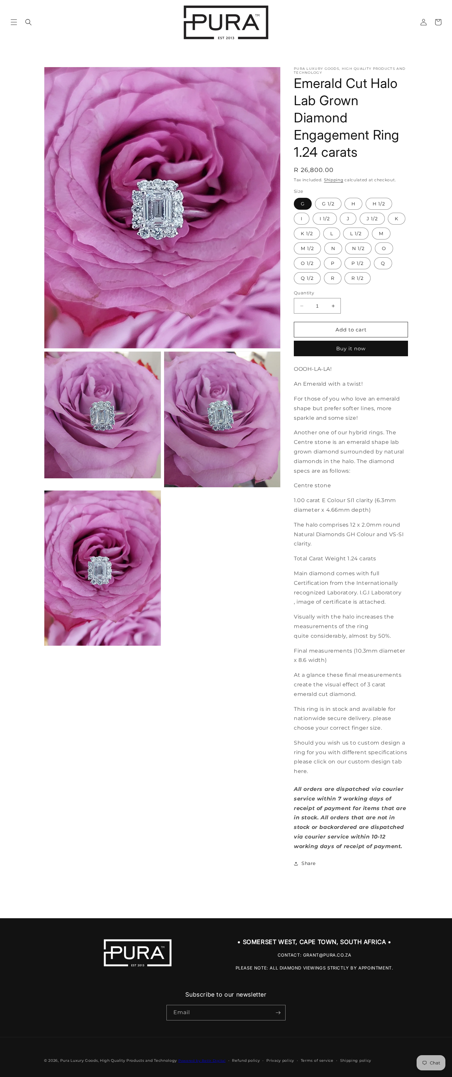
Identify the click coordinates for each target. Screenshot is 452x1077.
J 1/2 (372, 219)
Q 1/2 (307, 278)
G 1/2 (328, 204)
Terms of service (317, 1060)
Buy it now (351, 348)
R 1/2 (357, 278)
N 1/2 (358, 248)
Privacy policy (280, 1060)
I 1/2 (325, 219)
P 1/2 (357, 263)
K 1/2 (307, 234)
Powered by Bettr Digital (202, 1060)
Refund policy (246, 1060)
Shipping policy (356, 1060)
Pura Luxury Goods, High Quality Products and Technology (118, 1060)
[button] (14, 22)
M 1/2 (307, 248)
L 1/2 (356, 234)
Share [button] (308, 863)
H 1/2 (379, 204)
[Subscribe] (278, 1012)
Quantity (304, 292)
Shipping (333, 179)
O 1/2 (307, 263)
